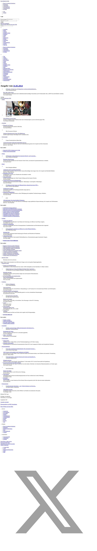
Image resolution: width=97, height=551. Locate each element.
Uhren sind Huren (7, 287)
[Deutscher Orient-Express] (21, 156)
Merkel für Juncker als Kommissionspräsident (12, 210)
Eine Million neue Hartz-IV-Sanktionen (11, 213)
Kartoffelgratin (6, 379)
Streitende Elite (6, 232)
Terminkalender (6, 417)
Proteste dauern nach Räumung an (10, 255)
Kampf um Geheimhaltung (8, 192)
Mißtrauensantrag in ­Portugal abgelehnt (11, 247)
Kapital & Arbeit (6, 33)
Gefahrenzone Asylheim (8, 188)
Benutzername (4, 19)
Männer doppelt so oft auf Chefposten (11, 212)
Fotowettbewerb (6, 431)
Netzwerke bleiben (7, 176)
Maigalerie (5, 427)
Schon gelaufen (6, 306)
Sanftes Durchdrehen (7, 321)
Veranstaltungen (6, 8)
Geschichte (4, 325)
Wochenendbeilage (6, 346)
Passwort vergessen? (5, 23)
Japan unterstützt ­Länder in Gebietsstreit (11, 248)
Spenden (5, 439)
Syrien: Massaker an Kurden (9, 249)
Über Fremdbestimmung (8, 277)
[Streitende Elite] (21, 228)
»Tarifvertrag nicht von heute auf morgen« (12, 169)
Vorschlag (5, 311)
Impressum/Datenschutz (8, 449)
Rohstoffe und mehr (7, 272)
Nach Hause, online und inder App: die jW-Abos (6, 442)
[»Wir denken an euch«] (21, 386)
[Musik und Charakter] (12, 295)
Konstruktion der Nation (8, 331)
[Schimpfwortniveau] (21, 356)
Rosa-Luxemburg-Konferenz (9, 3)
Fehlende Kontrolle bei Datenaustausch (11, 216)
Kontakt (5, 418)
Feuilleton (5, 34)
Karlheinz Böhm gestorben (8, 323)
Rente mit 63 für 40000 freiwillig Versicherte (12, 209)
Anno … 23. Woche (7, 335)
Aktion (3, 99)
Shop (4, 430)
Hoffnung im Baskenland (8, 224)
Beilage (4, 39)
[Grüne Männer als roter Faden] (18, 115)
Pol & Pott (5, 378)
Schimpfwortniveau (7, 360)
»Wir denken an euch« (8, 389)
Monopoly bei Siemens (8, 125)
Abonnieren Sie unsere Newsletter (8, 443)
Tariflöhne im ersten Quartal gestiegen (11, 215)
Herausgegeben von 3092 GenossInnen (9, 404)
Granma (5, 432)
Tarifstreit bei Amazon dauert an (9, 207)
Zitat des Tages (5, 257)
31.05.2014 (18, 86)
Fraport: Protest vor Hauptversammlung (11, 211)
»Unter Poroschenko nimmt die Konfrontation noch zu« (14, 142)
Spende (4, 12)
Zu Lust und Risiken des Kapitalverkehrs (11, 276)
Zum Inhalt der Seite (5, 1)
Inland (4, 30)
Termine (5, 43)
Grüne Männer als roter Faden (9, 118)
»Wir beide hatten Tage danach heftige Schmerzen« (14, 200)
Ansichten (4, 123)
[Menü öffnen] (1, 27)
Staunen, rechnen (6, 319)
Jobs (4, 421)
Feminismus (5, 37)
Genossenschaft (6, 6)
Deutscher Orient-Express (8, 159)
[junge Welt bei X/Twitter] (48, 549)
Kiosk (4, 419)
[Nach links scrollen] (1, 54)
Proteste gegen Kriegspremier (9, 151)
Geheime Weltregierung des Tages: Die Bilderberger (14, 133)
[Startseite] (9, 24)
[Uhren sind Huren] (10, 284)
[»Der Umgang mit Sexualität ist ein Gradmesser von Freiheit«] (21, 348)
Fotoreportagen (5, 383)
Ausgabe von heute (5, 402)
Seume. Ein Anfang (7, 370)
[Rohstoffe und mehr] (20, 269)
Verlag (4, 41)
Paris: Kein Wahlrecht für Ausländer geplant (12, 250)
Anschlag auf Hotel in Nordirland (10, 251)
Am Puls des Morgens (7, 220)
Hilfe (4, 452)
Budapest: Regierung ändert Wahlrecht (11, 245)
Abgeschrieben (5, 338)
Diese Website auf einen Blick (7, 406)
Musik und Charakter (7, 299)
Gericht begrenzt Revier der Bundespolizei (12, 180)
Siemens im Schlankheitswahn (9, 265)
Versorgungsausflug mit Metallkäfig (10, 291)
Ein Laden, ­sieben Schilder (8, 322)
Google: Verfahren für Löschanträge (10, 253)
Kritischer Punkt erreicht (8, 343)
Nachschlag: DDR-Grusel (8, 307)
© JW (4, 448)
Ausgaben (5, 29)
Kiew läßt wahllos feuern (8, 92)
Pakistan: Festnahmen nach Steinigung (11, 254)
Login (2, 22)
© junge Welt (6, 447)
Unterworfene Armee (7, 235)
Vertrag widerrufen (4, 445)
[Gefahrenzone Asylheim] (22, 185)
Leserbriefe (5, 40)
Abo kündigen (6, 412)
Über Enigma (6, 374)
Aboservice (5, 411)
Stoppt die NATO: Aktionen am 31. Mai (11, 150)
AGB (4, 450)
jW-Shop (5, 9)
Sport (4, 36)
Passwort (2, 20)
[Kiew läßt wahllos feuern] (21, 89)
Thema (4, 35)
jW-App (5, 420)
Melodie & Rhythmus (7, 428)
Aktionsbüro (5, 5)
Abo (4, 11)
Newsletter (5, 413)
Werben (4, 414)
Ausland (5, 31)
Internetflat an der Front (8, 173)
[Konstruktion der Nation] (20, 328)
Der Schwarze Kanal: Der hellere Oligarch (12, 362)
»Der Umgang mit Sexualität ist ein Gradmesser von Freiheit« (16, 352)
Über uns (5, 44)
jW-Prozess (5, 4)
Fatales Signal (6, 340)
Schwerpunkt (4, 136)
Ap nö (4, 302)
